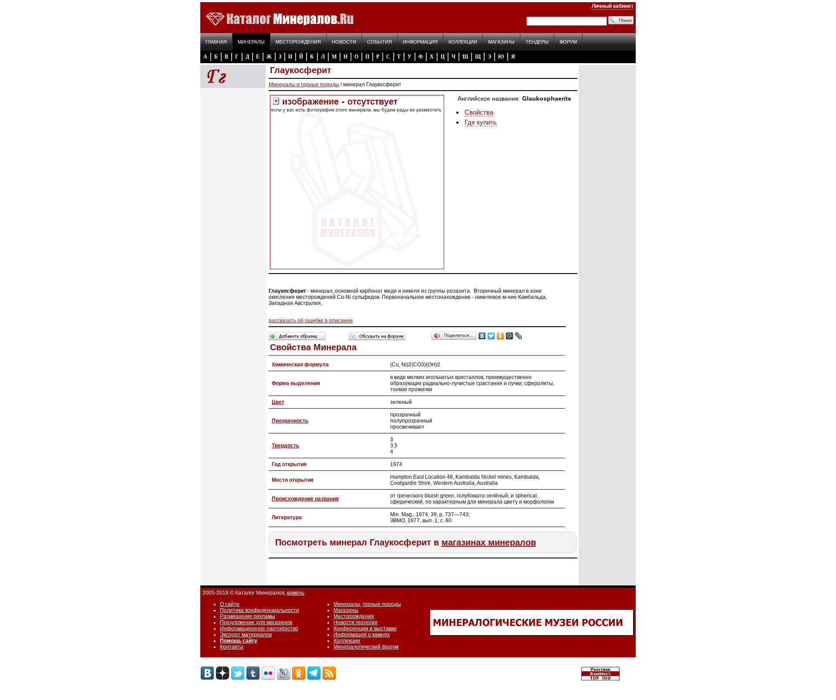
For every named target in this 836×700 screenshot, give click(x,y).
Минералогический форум (366, 647)
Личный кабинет (613, 6)
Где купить (481, 122)
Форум (568, 41)
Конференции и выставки (365, 629)
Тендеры (537, 41)
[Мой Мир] (509, 336)
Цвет (278, 402)
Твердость (285, 446)
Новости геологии (356, 622)
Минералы (251, 41)
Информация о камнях (362, 635)
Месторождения (298, 41)
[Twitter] (491, 336)
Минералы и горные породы (304, 84)
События (379, 41)
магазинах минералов (489, 542)
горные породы (382, 604)
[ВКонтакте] (482, 336)
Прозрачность (290, 421)
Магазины (501, 41)
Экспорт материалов (246, 635)
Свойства (479, 112)
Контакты (231, 647)
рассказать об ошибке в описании (311, 321)
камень (295, 593)
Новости (344, 41)
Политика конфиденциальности (259, 610)
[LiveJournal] (518, 336)
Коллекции (462, 41)
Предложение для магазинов (256, 622)
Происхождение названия (305, 499)
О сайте (229, 604)
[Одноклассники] (500, 336)
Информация (420, 41)
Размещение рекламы (247, 616)
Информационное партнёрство (259, 629)
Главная (216, 41)
